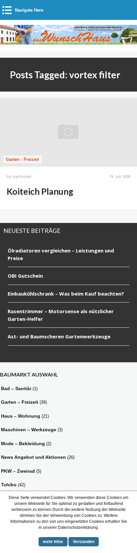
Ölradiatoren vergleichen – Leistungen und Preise (61, 254)
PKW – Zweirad (18, 471)
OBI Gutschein (25, 275)
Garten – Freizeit (19, 402)
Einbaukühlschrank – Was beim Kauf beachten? (66, 293)
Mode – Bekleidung (23, 443)
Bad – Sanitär (16, 388)
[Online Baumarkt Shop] (68, 41)
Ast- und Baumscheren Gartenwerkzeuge (59, 336)
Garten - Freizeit (22, 159)
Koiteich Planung (40, 191)
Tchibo (9, 484)
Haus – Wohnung (20, 416)
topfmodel (21, 176)
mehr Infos (53, 541)
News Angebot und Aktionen (33, 457)
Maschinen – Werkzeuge (28, 429)
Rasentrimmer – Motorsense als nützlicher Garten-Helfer (61, 315)
